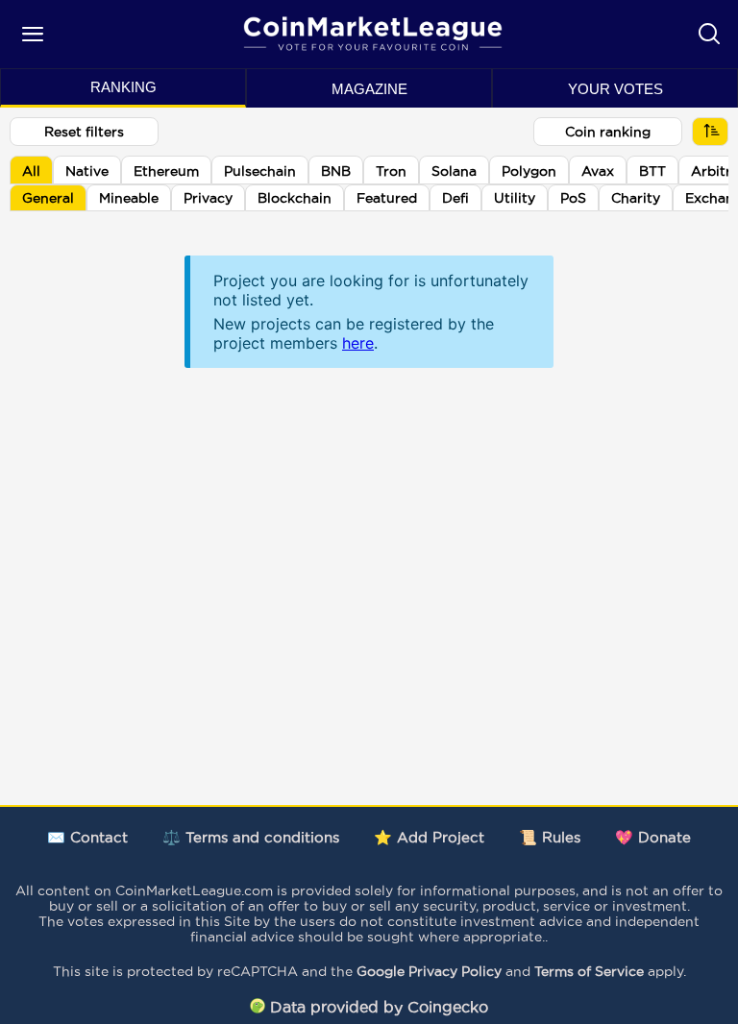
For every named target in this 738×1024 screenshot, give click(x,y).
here (358, 343)
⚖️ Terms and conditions (250, 837)
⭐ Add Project (429, 837)
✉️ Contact (87, 837)
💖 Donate (653, 837)
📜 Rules (549, 837)
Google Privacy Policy (429, 971)
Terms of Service (589, 971)
